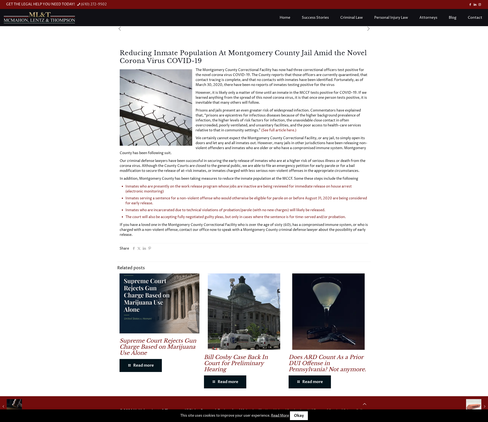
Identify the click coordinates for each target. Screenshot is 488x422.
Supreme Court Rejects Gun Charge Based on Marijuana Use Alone (158, 346)
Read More (280, 415)
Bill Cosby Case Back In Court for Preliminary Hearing (236, 363)
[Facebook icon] (470, 5)
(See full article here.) (278, 130)
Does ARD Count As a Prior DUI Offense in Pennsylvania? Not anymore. (327, 363)
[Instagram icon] (479, 5)
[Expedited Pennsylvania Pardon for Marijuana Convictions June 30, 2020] (477, 406)
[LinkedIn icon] (475, 5)
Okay (299, 415)
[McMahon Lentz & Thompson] (39, 17)
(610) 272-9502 (94, 4)
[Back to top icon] (364, 404)
